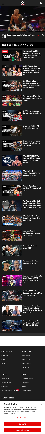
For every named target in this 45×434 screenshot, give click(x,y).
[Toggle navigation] (3, 3)
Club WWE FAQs (27, 379)
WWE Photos (26, 363)
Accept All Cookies (22, 430)
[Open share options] (42, 35)
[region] (22, 417)
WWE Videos (26, 359)
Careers (4, 359)
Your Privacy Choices (6, 390)
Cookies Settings (22, 418)
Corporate (4, 355)
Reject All (22, 424)
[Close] (41, 404)
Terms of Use (5, 379)
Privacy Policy (6, 382)
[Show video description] (38, 35)
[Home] (22, 3)
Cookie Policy (26, 390)
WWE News (26, 355)
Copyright (4, 386)
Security (24, 386)
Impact (3, 363)
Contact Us (25, 382)
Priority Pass (26, 367)
